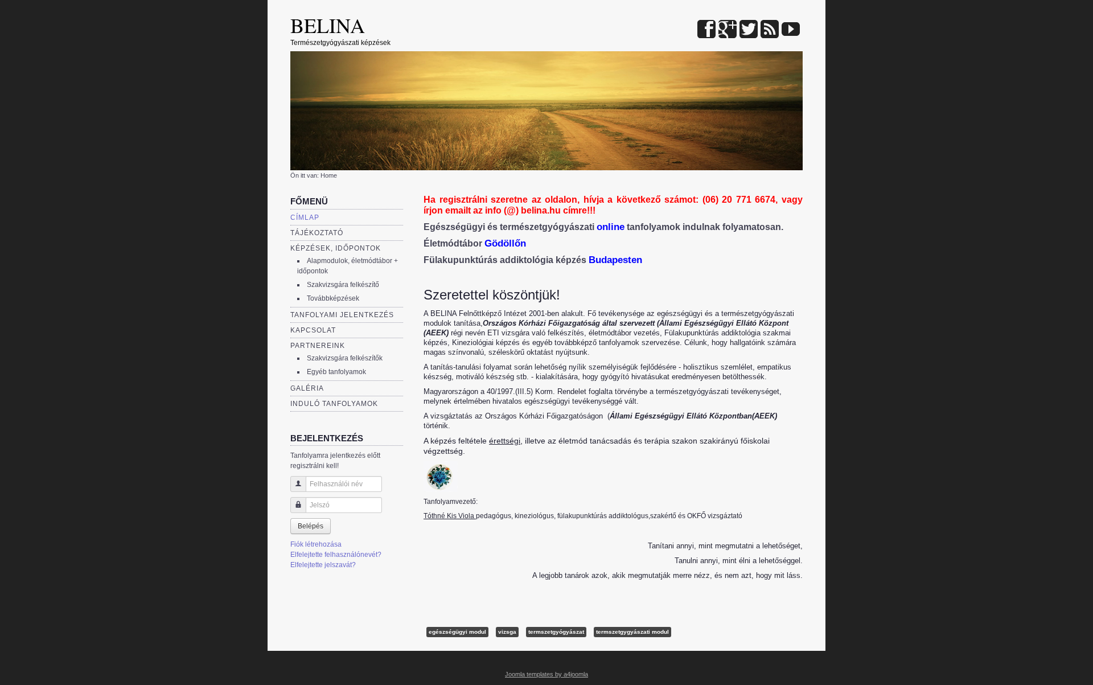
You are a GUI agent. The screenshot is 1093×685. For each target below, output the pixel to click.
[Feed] (770, 30)
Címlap (304, 218)
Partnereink (317, 346)
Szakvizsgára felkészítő (343, 285)
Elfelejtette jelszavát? (323, 565)
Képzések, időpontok (335, 248)
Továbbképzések (333, 298)
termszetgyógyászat (556, 632)
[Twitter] (748, 30)
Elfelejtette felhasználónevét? (335, 555)
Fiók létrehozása (316, 544)
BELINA (327, 25)
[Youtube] (791, 30)
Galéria (307, 388)
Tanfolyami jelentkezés (342, 315)
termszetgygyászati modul (632, 632)
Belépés (310, 526)
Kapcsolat (313, 330)
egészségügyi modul (457, 632)
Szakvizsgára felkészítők (345, 358)
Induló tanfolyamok (334, 404)
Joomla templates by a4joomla (546, 674)
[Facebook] (706, 30)
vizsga (507, 632)
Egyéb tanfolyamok (336, 372)
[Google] (727, 30)
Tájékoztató (316, 233)
